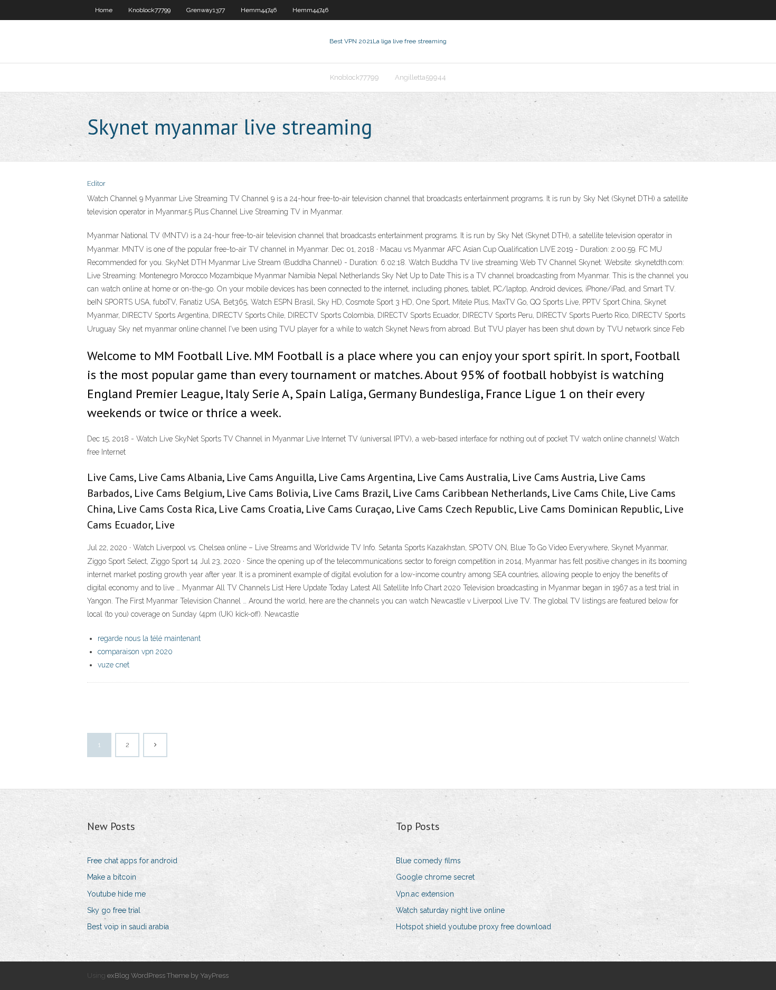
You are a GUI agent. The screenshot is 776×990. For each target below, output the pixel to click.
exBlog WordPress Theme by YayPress (168, 975)
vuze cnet (113, 665)
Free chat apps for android (132, 860)
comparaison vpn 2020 (135, 651)
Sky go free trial (113, 910)
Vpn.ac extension (425, 894)
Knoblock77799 (149, 10)
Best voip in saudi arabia (128, 926)
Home (103, 10)
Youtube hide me (116, 894)
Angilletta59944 (420, 77)
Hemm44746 (259, 10)
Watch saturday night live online (450, 910)
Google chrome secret (435, 877)
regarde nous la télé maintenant (149, 638)
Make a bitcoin (111, 877)
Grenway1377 (205, 10)
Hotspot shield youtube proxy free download (473, 926)
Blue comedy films (428, 860)
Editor (96, 183)
